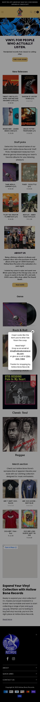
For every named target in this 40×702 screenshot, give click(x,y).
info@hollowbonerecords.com (20, 352)
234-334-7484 (23, 357)
